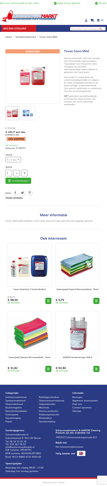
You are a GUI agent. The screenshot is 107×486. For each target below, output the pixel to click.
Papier (8, 421)
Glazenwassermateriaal (51, 400)
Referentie (10, 148)
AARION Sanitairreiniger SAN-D (77, 357)
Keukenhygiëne (13, 407)
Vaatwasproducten (49, 414)
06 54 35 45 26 (18, 441)
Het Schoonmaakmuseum (69, 446)
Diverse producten (48, 411)
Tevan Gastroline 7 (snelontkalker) (29, 289)
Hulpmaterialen (47, 404)
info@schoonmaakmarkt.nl (19, 447)
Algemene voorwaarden (85, 400)
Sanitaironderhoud (15, 400)
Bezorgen (77, 397)
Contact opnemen (82, 407)
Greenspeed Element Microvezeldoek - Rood (29, 357)
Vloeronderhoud (14, 404)
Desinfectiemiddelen (16, 411)
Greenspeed (11, 414)
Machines (44, 407)
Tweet (22, 192)
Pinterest (29, 192)
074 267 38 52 (18, 444)
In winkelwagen (18, 180)
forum (92, 20)
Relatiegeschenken (49, 397)
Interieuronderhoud (15, 397)
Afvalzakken (45, 417)
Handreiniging (13, 417)
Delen (15, 192)
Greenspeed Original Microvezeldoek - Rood (77, 289)
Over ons (77, 404)
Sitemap (76, 411)
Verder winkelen (14, 197)
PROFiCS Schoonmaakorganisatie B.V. (76, 437)
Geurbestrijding (47, 421)
